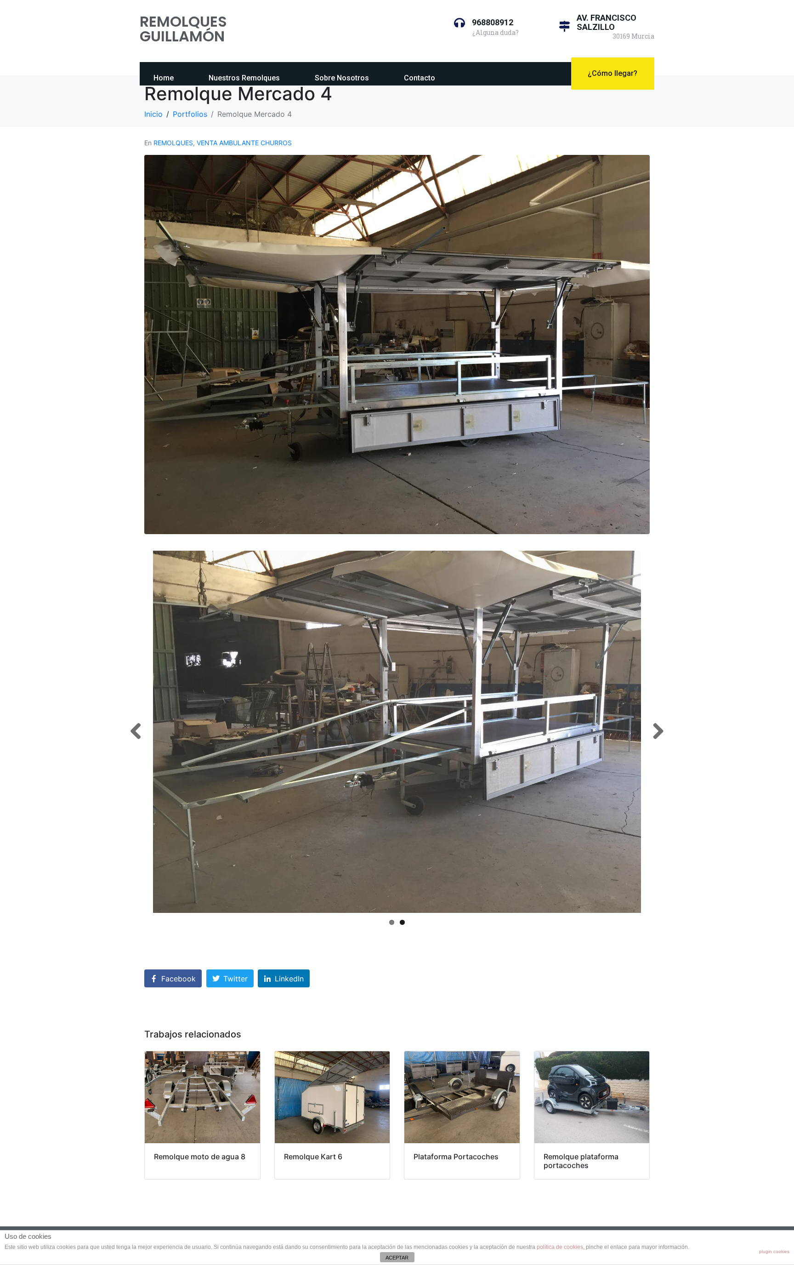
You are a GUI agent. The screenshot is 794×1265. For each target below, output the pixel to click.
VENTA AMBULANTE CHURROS (244, 143)
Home (163, 78)
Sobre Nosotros (342, 78)
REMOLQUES (173, 143)
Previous (139, 732)
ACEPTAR (397, 1257)
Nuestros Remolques (244, 78)
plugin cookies (774, 1251)
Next (655, 732)
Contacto (419, 78)
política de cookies (560, 1247)
